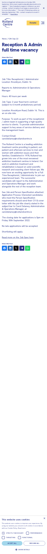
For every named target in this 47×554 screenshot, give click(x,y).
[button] (23, 549)
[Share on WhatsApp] (27, 61)
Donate (33, 22)
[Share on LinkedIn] (10, 61)
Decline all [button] (34, 543)
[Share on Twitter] (16, 61)
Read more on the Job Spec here (18, 237)
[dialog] (23, 535)
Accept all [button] (12, 543)
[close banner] (44, 8)
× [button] (44, 518)
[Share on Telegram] (21, 61)
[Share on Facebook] (4, 61)
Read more (22, 528)
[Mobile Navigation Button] (42, 23)
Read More (14, 14)
